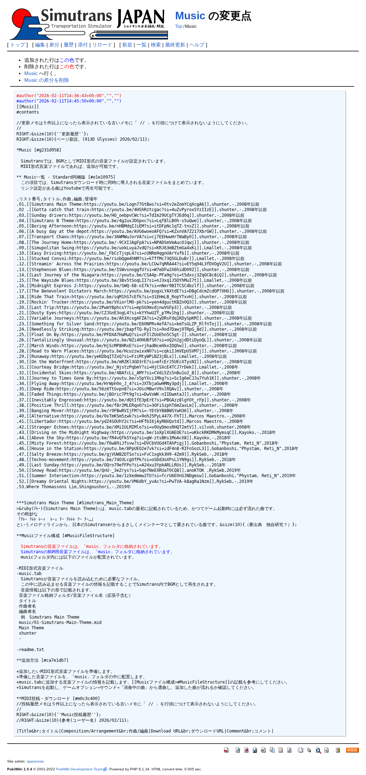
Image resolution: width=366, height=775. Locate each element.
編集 (40, 45)
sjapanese (35, 761)
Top (178, 26)
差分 (54, 45)
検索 (156, 45)
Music (190, 15)
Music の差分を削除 (46, 80)
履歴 (69, 45)
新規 (127, 45)
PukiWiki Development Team (79, 769)
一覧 (142, 45)
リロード (102, 45)
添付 (83, 45)
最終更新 (175, 45)
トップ (17, 45)
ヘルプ (196, 45)
